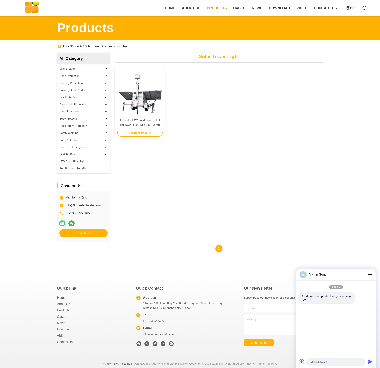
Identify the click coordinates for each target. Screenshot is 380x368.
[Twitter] (147, 344)
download (279, 8)
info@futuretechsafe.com (83, 205)
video (302, 8)
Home (170, 8)
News (61, 323)
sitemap (127, 363)
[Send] (370, 361)
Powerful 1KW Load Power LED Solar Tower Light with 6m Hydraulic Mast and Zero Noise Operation (140, 124)
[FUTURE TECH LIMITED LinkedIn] (163, 344)
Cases (61, 316)
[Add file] (301, 361)
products (217, 8)
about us (191, 8)
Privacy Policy (110, 363)
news (257, 8)
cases (239, 8)
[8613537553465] (171, 344)
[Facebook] (155, 344)
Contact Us (65, 342)
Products (76, 46)
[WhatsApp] (62, 223)
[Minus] (370, 274)
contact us (325, 8)
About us (63, 304)
